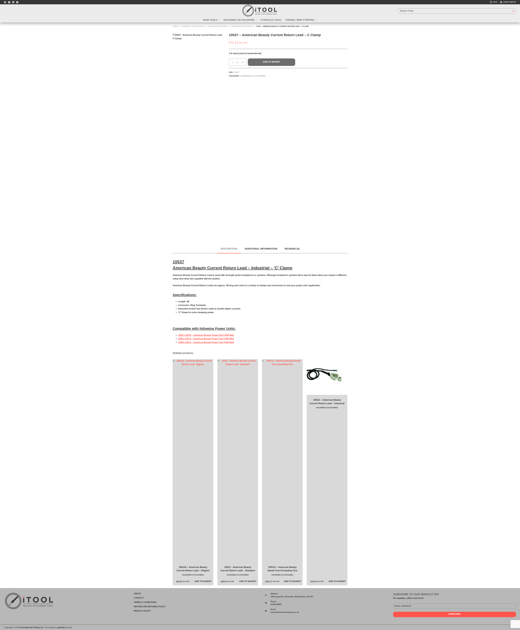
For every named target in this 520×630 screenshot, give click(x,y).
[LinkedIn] (13, 2)
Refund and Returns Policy (150, 606)
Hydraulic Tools (271, 20)
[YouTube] (17, 2)
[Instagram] (9, 2)
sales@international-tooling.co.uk (285, 612)
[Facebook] (5, 2)
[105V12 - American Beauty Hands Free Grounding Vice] (282, 460)
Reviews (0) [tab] (292, 248)
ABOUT (137, 593)
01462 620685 (276, 604)
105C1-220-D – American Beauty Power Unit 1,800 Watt (206, 335)
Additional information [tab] (261, 248)
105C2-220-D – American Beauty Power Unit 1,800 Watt (206, 339)
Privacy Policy (142, 611)
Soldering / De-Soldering (239, 20)
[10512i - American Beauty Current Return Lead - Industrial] (327, 377)
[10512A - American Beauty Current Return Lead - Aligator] (193, 460)
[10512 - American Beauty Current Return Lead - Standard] (237, 460)
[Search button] (513, 11)
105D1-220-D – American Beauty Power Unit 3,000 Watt (206, 342)
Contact (139, 598)
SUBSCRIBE (454, 614)
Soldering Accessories (253, 76)
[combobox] (454, 11)
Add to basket (271, 62)
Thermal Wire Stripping (300, 20)
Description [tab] (229, 248)
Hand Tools (210, 20)
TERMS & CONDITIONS (145, 602)
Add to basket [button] (203, 581)
